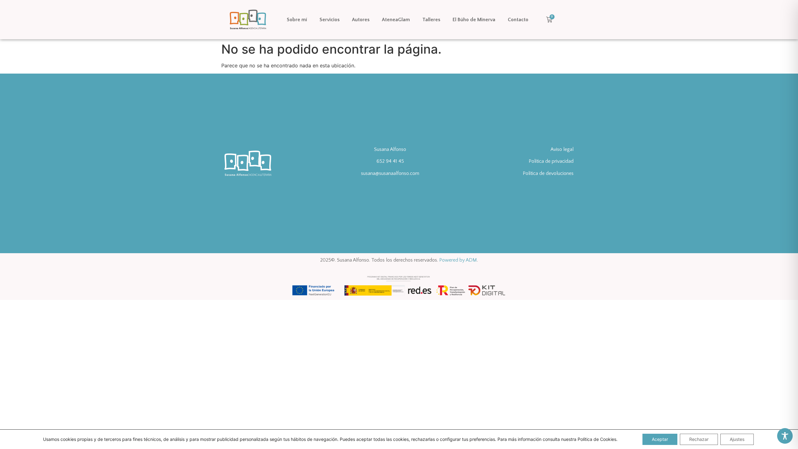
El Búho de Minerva (474, 19)
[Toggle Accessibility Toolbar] (784, 435)
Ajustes (737, 439)
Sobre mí (297, 19)
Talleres (431, 19)
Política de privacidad (551, 161)
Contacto (518, 19)
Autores (360, 19)
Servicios (329, 19)
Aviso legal (562, 149)
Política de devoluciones (548, 173)
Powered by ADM (458, 260)
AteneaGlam (396, 19)
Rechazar (699, 439)
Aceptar (660, 439)
